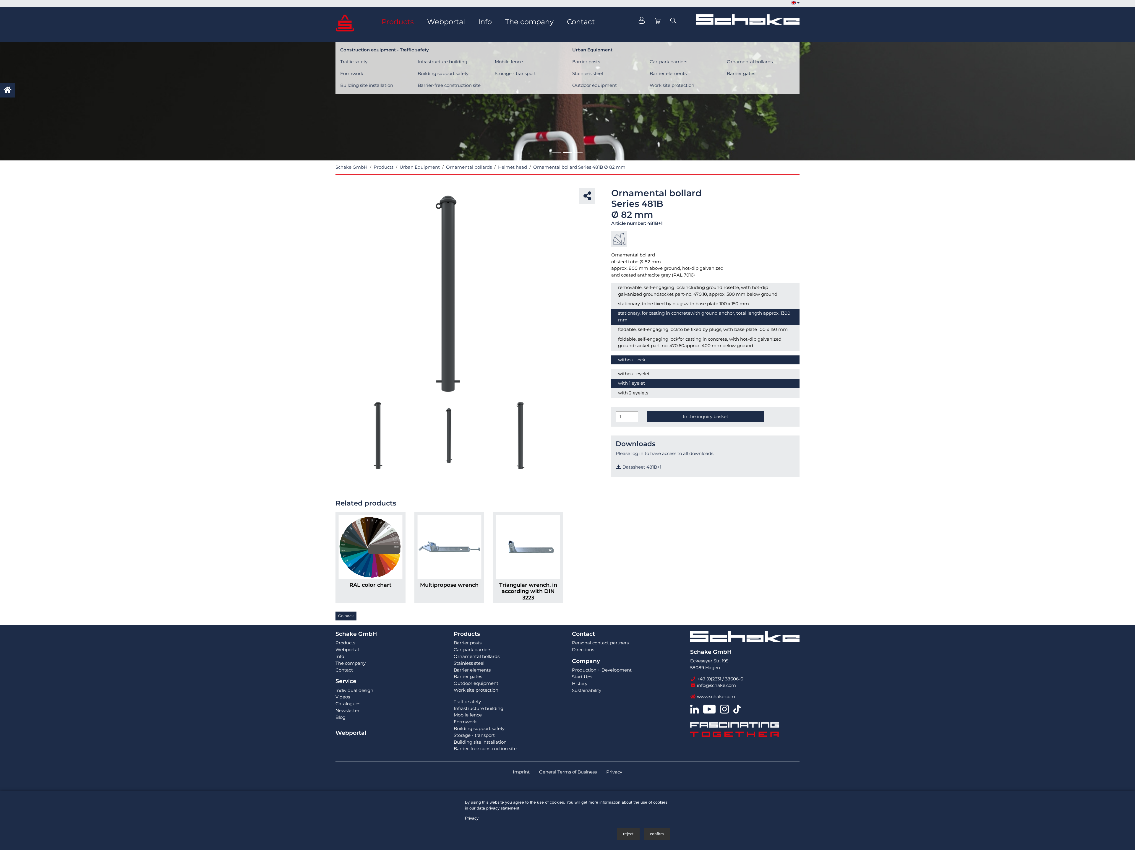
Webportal (350, 732)
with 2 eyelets (633, 393)
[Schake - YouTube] (709, 708)
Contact (583, 633)
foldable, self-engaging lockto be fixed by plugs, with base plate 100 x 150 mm (703, 329)
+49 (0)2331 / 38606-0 (719, 679)
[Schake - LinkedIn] (694, 708)
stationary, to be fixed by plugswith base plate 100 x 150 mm (683, 303)
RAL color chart (370, 585)
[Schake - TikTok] (737, 708)
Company (586, 661)
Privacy (472, 818)
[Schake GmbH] (344, 22)
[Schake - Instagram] (724, 708)
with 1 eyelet (631, 383)
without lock (631, 360)
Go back (346, 615)
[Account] (642, 20)
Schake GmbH (356, 633)
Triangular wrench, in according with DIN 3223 (528, 591)
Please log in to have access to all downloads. (665, 453)
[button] (795, 3)
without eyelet (634, 373)
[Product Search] (673, 20)
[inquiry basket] (658, 20)
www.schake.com (715, 696)
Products (467, 633)
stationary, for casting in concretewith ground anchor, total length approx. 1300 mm (704, 316)
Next (563, 295)
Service (345, 681)
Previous (335, 295)
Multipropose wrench (449, 585)
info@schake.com (716, 685)
